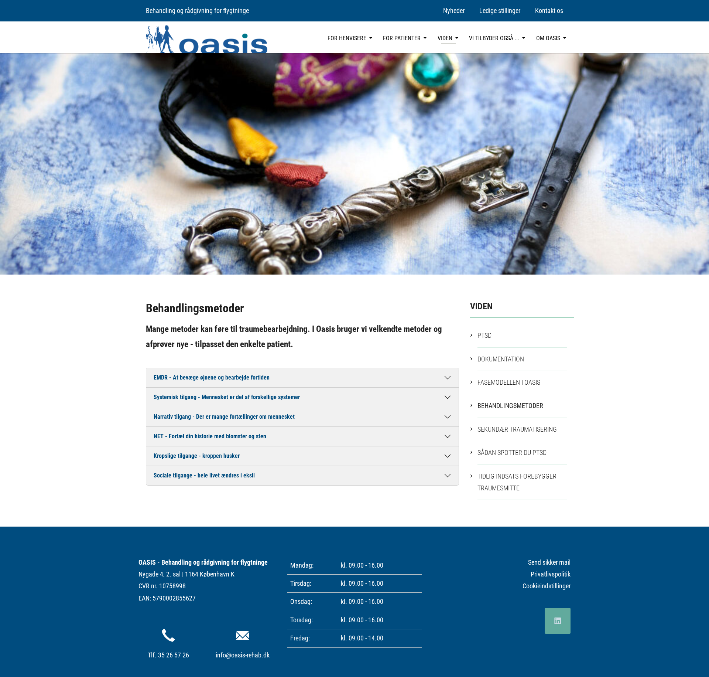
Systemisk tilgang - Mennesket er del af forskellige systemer (227, 397)
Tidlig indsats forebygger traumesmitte (516, 482)
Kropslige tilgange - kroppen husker (197, 455)
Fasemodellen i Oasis (508, 382)
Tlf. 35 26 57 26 (168, 655)
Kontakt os (549, 10)
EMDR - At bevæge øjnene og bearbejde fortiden (212, 377)
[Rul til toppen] (692, 660)
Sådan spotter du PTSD (512, 452)
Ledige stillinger (499, 10)
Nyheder (454, 10)
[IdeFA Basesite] (206, 39)
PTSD (484, 335)
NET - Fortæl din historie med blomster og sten (210, 436)
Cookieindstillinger (547, 586)
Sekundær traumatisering (517, 429)
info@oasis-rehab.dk (243, 655)
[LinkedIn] (558, 621)
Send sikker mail (549, 562)
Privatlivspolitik (551, 574)
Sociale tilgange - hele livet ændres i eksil (204, 475)
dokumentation (500, 359)
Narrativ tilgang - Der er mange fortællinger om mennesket (224, 416)
